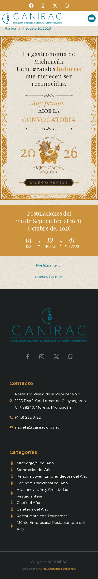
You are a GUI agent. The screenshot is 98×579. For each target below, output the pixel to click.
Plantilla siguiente (49, 277)
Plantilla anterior (49, 265)
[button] (92, 18)
